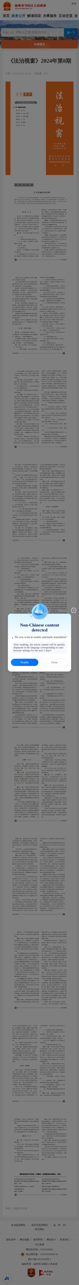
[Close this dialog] (73, 610)
